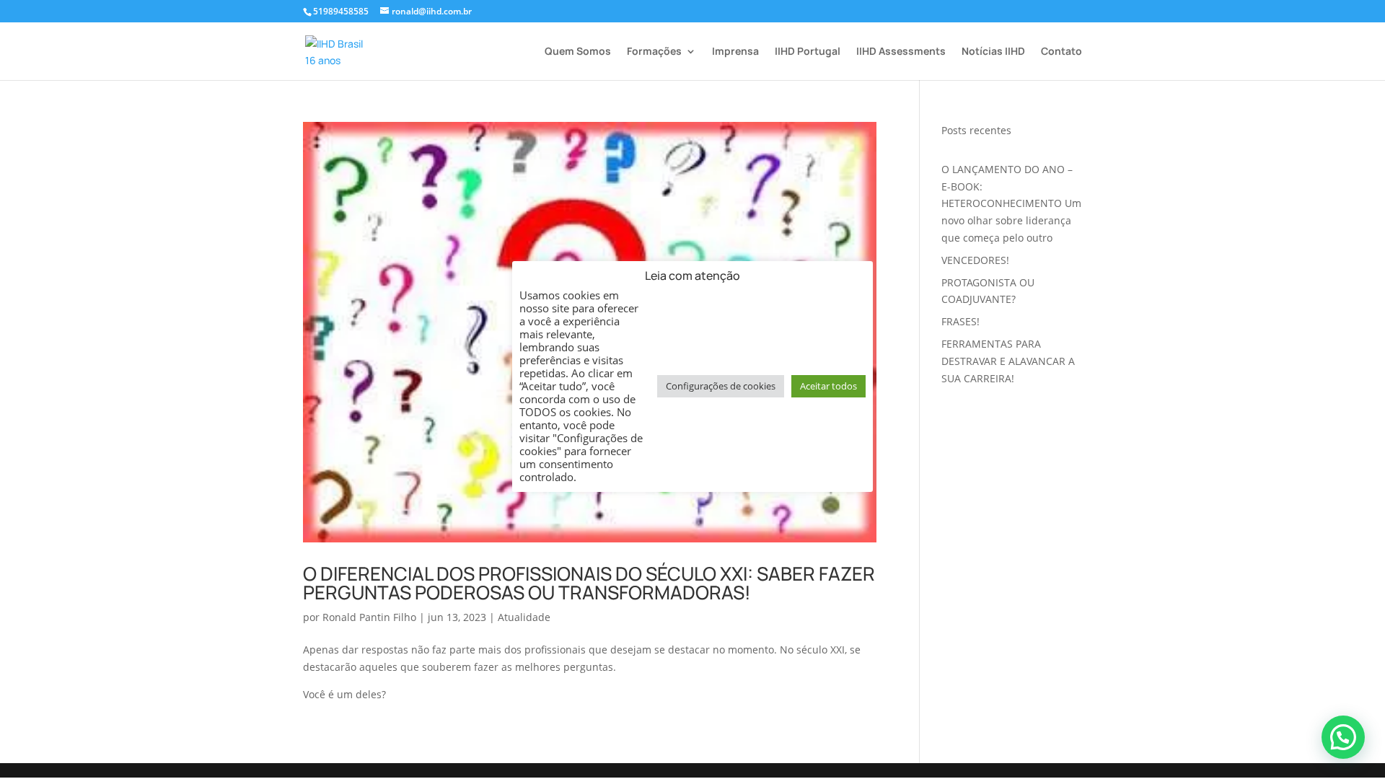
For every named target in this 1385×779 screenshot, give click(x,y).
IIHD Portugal (807, 52)
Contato (1061, 52)
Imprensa (735, 52)
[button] (1343, 737)
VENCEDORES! (975, 260)
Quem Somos (578, 52)
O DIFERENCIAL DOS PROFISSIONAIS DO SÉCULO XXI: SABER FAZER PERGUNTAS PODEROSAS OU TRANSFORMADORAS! (589, 582)
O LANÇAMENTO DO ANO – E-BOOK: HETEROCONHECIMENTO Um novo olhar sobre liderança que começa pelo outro (1011, 203)
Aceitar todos (828, 385)
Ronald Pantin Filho (369, 617)
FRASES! (960, 321)
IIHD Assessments (901, 52)
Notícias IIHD (993, 52)
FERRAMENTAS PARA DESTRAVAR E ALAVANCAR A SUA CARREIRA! (1008, 361)
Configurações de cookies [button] (720, 385)
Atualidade (524, 617)
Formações (654, 52)
